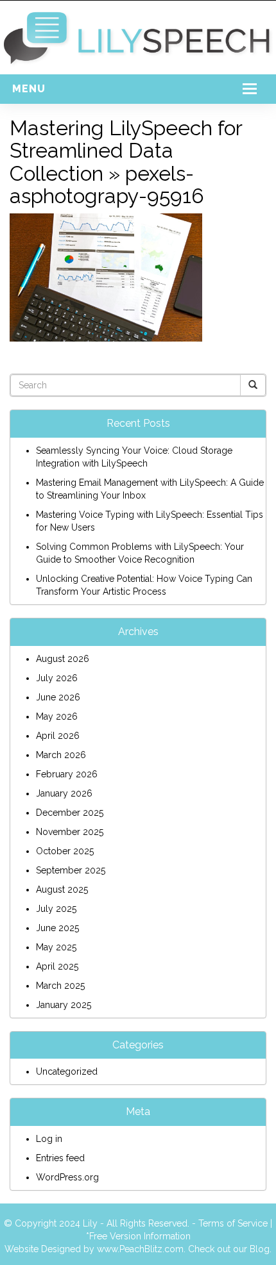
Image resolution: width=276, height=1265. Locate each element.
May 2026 (57, 716)
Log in (49, 1139)
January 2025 (63, 1005)
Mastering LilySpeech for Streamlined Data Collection (126, 150)
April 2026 (58, 736)
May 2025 (56, 947)
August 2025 (62, 889)
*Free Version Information (138, 1236)
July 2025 (56, 909)
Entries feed (60, 1158)
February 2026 (67, 774)
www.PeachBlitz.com (140, 1249)
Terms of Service (233, 1223)
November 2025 (69, 832)
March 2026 (61, 755)
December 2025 (69, 812)
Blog (260, 1249)
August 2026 (62, 659)
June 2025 (57, 928)
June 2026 (58, 697)
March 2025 (60, 985)
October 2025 (65, 851)
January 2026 (64, 793)
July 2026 (57, 678)
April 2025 (57, 966)
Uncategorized (67, 1071)
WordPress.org (67, 1177)
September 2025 (70, 870)
